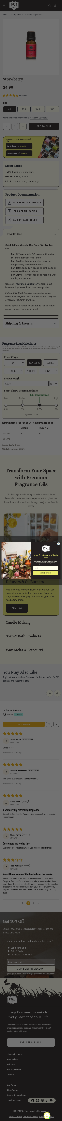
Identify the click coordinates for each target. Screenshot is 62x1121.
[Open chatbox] (47, 1115)
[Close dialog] (58, 543)
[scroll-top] (55, 1114)
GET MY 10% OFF (45, 573)
